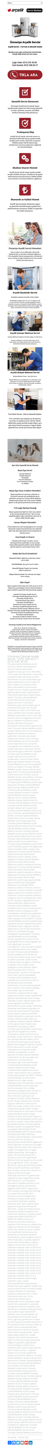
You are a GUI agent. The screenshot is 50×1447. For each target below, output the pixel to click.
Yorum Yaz (23, 1437)
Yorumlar (12, 1437)
